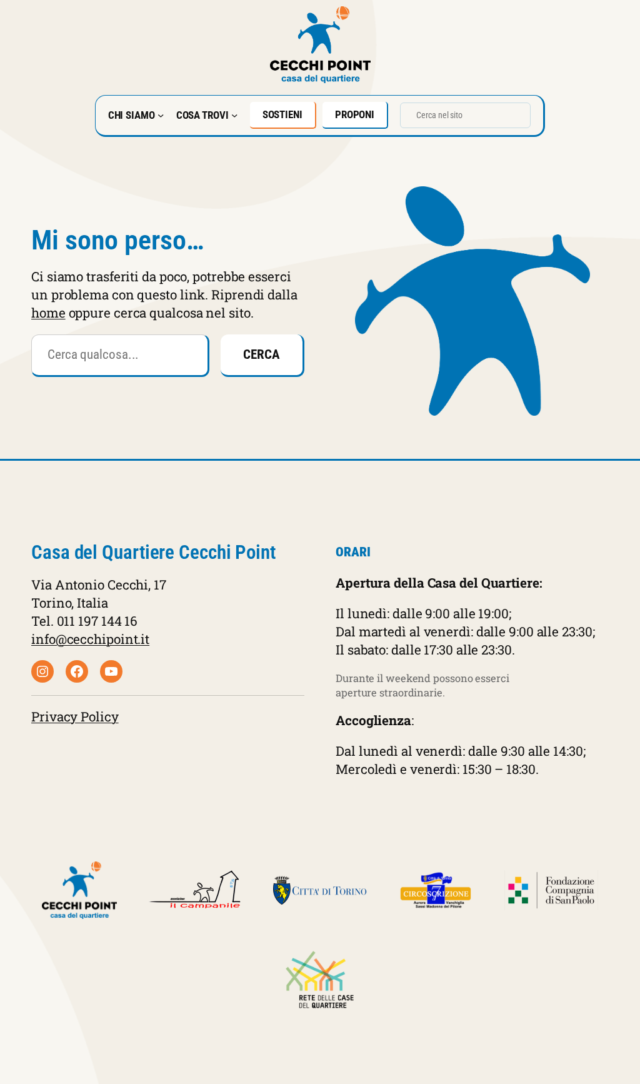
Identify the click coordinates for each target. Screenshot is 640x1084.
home (48, 312)
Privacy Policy (75, 716)
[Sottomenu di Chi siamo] (161, 115)
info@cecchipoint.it (90, 639)
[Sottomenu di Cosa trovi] (234, 115)
